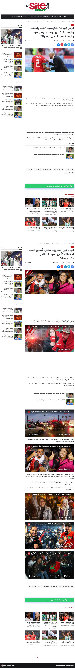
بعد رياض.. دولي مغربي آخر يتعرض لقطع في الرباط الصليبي (33, 228)
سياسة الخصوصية (11, 665)
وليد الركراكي (68, 173)
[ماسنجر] (58, 44)
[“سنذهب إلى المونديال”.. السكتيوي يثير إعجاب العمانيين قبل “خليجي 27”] (18, 88)
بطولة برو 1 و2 (59, 17)
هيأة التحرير (3, 665)
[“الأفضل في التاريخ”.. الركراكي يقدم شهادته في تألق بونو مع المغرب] (70, 156)
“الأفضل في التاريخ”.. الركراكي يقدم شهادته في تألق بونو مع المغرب (49, 154)
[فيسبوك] (72, 44)
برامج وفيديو (33, 17)
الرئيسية (71, 22)
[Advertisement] (49, 84)
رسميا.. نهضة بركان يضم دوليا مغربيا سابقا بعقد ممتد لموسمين (7, 54)
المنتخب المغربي (58, 170)
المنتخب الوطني (46, 170)
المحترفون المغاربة (46, 17)
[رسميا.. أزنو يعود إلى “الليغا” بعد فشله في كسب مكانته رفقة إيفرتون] (70, 149)
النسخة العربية (26, 17)
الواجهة (37, 170)
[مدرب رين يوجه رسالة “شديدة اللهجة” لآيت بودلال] (66, 202)
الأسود (67, 22)
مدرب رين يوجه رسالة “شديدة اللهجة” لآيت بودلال (67, 209)
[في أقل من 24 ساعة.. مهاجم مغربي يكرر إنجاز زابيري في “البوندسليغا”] (49, 221)
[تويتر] (68, 44)
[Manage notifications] (2, 665)
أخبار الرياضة (69, 170)
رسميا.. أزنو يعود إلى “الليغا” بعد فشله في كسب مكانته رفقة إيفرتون (49, 148)
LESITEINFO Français (16, 17)
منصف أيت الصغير (69, 40)
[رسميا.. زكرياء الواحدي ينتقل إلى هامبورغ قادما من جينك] (18, 62)
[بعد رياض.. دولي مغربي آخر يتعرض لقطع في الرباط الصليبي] (32, 221)
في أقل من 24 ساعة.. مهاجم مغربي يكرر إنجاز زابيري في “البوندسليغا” (50, 229)
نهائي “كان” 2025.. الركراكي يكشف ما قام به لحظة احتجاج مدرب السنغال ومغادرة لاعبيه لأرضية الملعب (50, 211)
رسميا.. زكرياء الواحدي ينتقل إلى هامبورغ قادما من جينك (7, 61)
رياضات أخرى (39, 17)
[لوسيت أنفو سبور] (37, 7)
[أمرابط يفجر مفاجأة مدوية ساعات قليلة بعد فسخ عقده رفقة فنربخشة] (66, 221)
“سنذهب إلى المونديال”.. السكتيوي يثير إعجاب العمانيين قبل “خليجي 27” (12, 47)
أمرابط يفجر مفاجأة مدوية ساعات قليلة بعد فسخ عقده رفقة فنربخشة (66, 229)
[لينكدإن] (65, 44)
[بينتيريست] (61, 44)
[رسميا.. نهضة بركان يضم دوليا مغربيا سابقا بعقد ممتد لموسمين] (18, 55)
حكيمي (29, 170)
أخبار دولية (53, 17)
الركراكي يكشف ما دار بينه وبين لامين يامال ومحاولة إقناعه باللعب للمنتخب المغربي (33, 210)
